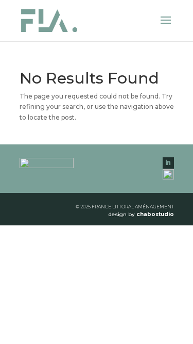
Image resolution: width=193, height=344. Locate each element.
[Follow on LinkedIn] (168, 163)
